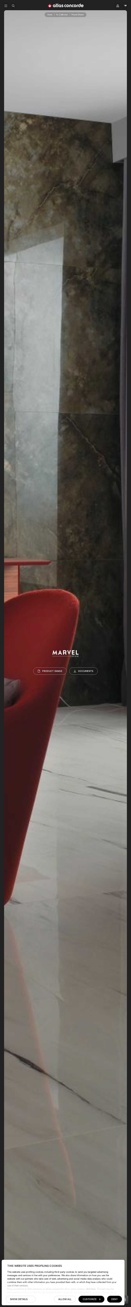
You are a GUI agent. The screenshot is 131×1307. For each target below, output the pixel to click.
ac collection (62, 14)
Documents (85, 671)
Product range (52, 671)
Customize (90, 1299)
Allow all (65, 1299)
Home (50, 14)
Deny (114, 1299)
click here (90, 1289)
